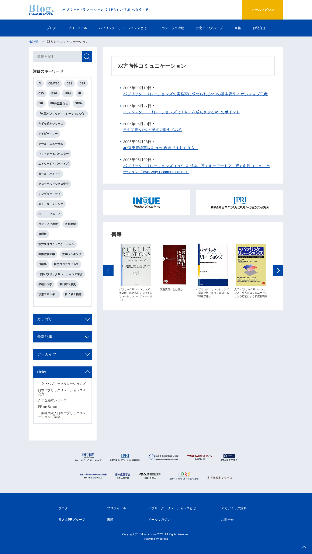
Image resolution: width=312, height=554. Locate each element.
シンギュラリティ (49, 193)
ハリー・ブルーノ (49, 214)
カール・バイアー (49, 173)
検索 (87, 56)
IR (79, 93)
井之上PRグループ (209, 28)
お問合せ (259, 28)
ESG (54, 93)
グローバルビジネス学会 (53, 183)
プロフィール (77, 28)
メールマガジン (263, 9)
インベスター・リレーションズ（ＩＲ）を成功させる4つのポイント (181, 112)
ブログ (51, 28)
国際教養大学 (46, 254)
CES (69, 83)
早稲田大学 (45, 284)
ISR (40, 103)
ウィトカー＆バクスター (53, 153)
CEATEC (53, 83)
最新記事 (44, 337)
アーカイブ (46, 354)
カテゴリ (44, 319)
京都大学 (70, 224)
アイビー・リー (48, 133)
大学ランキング (72, 254)
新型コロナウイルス (66, 264)
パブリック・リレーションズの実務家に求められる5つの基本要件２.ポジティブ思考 (195, 94)
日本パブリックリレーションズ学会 (60, 274)
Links (41, 372)
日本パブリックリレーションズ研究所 (62, 392)
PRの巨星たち (59, 103)
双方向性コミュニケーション (56, 244)
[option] (135, 273)
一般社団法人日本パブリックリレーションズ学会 (62, 415)
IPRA (68, 93)
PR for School (47, 406)
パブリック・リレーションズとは (123, 28)
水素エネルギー (48, 294)
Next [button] (278, 270)
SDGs (79, 103)
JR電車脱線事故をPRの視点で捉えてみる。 (160, 148)
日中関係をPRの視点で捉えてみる (152, 130)
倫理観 (42, 234)
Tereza (164, 538)
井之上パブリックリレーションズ (62, 384)
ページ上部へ (304, 547)
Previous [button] (108, 270)
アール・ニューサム (50, 143)
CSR (82, 83)
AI (39, 83)
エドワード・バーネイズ (53, 163)
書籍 (238, 28)
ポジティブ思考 (48, 224)
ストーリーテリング (50, 204)
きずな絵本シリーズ (50, 123)
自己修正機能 (73, 294)
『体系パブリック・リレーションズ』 (61, 113)
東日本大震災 (67, 284)
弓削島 (42, 264)
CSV (41, 93)
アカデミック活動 (171, 28)
